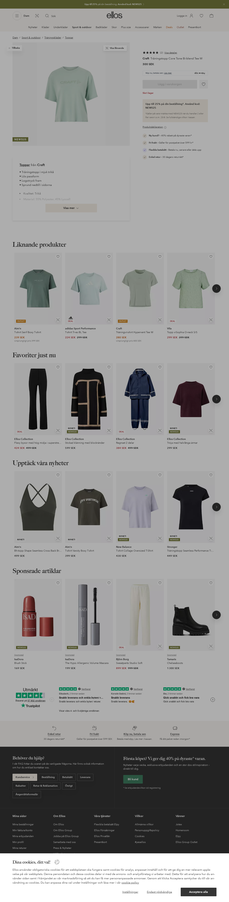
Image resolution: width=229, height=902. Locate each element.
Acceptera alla (198, 892)
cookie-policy (130, 882)
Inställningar (130, 892)
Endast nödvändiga (159, 892)
